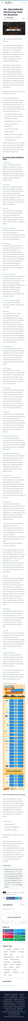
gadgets (6, 964)
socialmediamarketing (8, 894)
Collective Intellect (10, 228)
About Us (7, 996)
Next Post (23, 922)
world (9, 975)
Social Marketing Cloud (11, 436)
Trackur (6, 208)
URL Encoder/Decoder (19, 1001)
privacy (17, 967)
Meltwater (7, 368)
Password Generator (18, 999)
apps (11, 954)
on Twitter (12, 884)
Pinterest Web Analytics (11, 453)
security (15, 969)
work (5, 975)
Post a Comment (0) (14, 917)
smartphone (7, 972)
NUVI (6, 631)
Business (9, 949)
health (11, 964)
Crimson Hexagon (9, 274)
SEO (23, 949)
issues (5, 967)
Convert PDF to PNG (10, 1008)
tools (15, 894)
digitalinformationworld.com (12, 563)
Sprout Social (8, 346)
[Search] (26, 2)
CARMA (6, 311)
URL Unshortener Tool (14, 1015)
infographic (18, 964)
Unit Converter (21, 1004)
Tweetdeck (7, 475)
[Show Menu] (2, 2)
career (17, 957)
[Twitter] (17, 898)
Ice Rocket (7, 388)
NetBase (7, 609)
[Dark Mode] (22, 2)
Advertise (21, 994)
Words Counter (13, 997)
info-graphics (15, 892)
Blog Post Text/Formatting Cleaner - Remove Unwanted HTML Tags (14, 1012)
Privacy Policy (14, 996)
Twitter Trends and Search (12, 300)
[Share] (23, 18)
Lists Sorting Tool (20, 1003)
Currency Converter (8, 1006)
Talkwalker (7, 162)
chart (22, 957)
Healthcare (16, 949)
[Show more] (23, 898)
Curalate (6, 184)
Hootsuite (7, 243)
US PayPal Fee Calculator (9, 1004)
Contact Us (5, 997)
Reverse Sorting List (9, 1003)
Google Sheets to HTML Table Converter (14, 1016)
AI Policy (21, 996)
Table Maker (20, 1008)
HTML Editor (22, 997)
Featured (9, 892)
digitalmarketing (17, 962)
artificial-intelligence (9, 957)
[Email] (20, 898)
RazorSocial (6, 674)
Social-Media (22, 892)
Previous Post (5, 922)
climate (5, 959)
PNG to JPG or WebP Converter (14, 1010)
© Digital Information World (11, 994)
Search (5, 951)
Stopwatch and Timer (19, 1006)
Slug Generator (8, 999)
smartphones (15, 972)
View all (22, 904)
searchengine (7, 969)
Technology (21, 951)
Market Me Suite (10, 652)
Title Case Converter (8, 1001)
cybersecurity (7, 962)
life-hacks (11, 967)
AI (4, 949)
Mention (7, 412)
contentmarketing (14, 959)
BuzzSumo (7, 501)
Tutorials (6, 954)
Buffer (6, 576)
